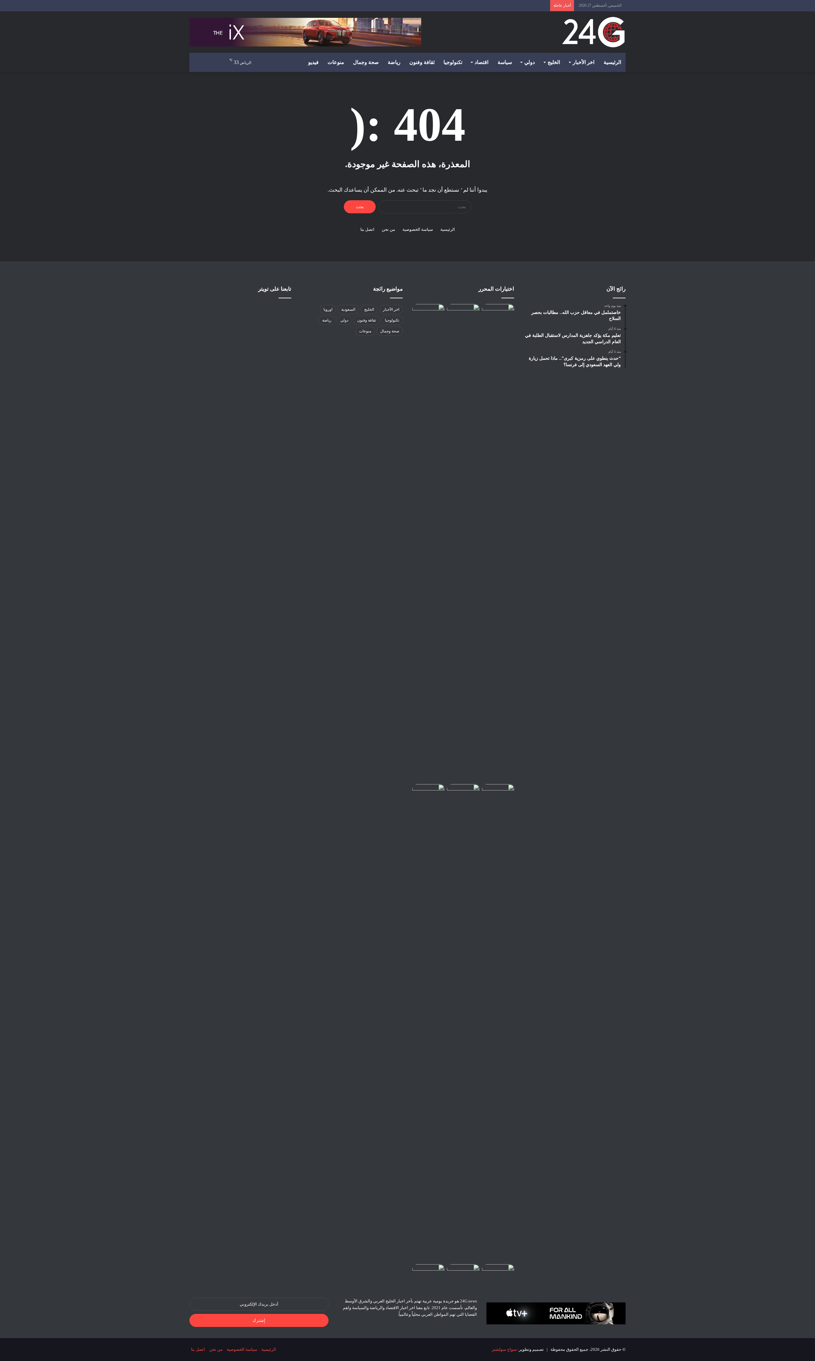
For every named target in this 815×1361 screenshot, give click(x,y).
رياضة (394, 62)
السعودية (348, 309)
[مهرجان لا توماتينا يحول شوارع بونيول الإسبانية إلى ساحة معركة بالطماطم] (463, 1023)
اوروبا (327, 309)
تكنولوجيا (452, 62)
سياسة (505, 62)
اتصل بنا (367, 229)
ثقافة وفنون (422, 62)
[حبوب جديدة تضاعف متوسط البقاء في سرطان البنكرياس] (463, 1273)
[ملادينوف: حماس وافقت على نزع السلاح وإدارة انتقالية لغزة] (428, 1273)
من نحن (388, 229)
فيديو (313, 62)
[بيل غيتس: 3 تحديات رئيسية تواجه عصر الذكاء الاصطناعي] (428, 313)
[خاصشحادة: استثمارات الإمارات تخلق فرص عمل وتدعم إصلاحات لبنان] (428, 793)
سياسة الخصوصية (417, 229)
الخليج (554, 62)
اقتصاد (481, 62)
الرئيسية (612, 62)
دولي (529, 62)
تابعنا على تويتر (274, 289)
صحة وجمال (366, 62)
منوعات (336, 62)
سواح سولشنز (504, 1349)
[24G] (593, 32)
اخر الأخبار (583, 62)
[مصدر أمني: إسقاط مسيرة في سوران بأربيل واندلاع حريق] (498, 313)
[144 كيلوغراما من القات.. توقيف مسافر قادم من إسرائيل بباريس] (498, 1273)
